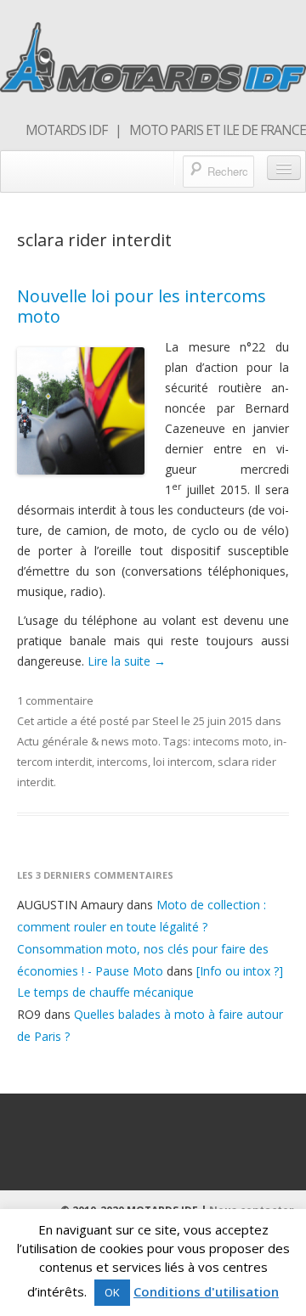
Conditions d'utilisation (206, 1291)
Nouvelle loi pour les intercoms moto (141, 306)
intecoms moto (231, 741)
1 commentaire (55, 700)
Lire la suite (127, 661)
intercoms (122, 761)
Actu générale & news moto (87, 741)
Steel (165, 720)
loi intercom (182, 761)
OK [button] (112, 1292)
